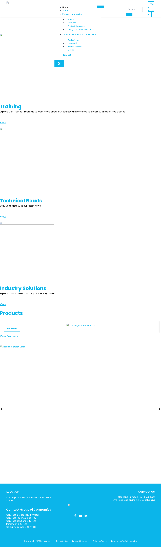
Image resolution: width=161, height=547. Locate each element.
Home (65, 7)
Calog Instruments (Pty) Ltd (21, 527)
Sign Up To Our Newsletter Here (136, 509)
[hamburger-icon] (100, 7)
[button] (1, 409)
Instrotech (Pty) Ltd (16, 524)
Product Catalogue (76, 26)
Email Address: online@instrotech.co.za (134, 500)
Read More (12, 328)
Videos (71, 50)
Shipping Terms (100, 541)
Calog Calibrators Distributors (81, 29)
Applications (73, 40)
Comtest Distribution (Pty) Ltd (22, 514)
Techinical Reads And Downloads (79, 34)
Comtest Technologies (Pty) (21, 517)
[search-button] (129, 14)
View (3, 122)
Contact (66, 55)
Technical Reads (75, 46)
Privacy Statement (80, 541)
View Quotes (151, 9)
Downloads (72, 43)
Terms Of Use (62, 541)
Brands (71, 19)
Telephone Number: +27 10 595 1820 (136, 496)
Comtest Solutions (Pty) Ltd (21, 520)
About (65, 10)
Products (72, 22)
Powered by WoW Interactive (124, 541)
